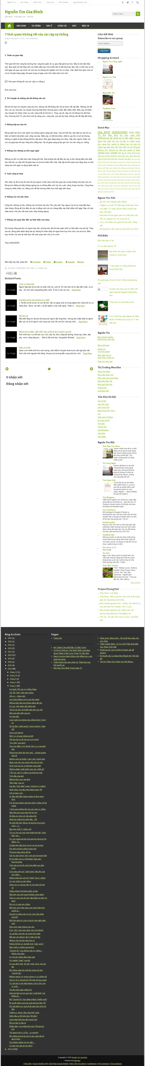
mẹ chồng (128, 180)
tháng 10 (13, 676)
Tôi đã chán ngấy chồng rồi (20, 990)
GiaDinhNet (21, 268)
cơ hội (123, 177)
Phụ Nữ (109, 171)
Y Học (112, 174)
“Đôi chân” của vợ (16, 783)
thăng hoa (124, 144)
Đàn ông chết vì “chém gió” (20, 829)
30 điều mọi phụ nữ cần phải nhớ (23, 816)
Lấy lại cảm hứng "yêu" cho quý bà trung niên (28, 856)
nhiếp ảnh (113, 182)
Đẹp (112, 191)
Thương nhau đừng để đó (19, 852)
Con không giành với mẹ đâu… (22, 1042)
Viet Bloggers (109, 497)
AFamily (136, 147)
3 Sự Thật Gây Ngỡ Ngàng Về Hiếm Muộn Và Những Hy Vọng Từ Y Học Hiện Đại (124, 319)
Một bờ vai (23, 316)
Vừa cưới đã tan (16, 733)
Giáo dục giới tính (105, 361)
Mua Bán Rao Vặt (105, 381)
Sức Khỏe (24, 2)
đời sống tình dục (111, 159)
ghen (138, 153)
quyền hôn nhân (107, 185)
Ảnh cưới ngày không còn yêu (21, 927)
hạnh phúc (134, 132)
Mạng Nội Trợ (109, 93)
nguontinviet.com (80, 2)
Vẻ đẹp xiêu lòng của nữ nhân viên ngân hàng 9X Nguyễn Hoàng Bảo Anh (123, 292)
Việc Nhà (122, 147)
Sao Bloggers (103, 430)
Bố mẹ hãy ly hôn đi (17, 1023)
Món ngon (109, 168)
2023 (10, 648)
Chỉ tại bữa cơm (16, 793)
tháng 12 (13, 672)
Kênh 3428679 (111, 156)
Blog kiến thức (104, 345)
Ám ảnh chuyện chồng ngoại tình (22, 849)
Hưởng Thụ (103, 150)
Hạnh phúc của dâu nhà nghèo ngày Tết (25, 790)
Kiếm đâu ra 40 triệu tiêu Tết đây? (23, 1016)
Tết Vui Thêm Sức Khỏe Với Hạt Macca (116, 662)
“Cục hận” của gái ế (17, 743)
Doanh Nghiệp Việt (40, 1064)
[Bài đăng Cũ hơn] (91, 369)
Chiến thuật (131, 153)
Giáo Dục (50, 2)
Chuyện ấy (113, 150)
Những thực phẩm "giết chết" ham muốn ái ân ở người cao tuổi (45, 332)
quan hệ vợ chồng (124, 162)
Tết (119, 153)
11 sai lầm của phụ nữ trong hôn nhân (24, 934)
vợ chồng (39, 268)
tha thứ (131, 185)
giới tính (135, 135)
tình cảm (125, 188)
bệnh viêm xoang (122, 174)
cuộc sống (129, 156)
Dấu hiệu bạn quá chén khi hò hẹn (23, 813)
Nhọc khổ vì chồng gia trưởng (21, 947)
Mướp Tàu (117, 168)
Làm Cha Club (103, 407)
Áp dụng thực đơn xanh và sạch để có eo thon (119, 229)
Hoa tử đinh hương (133, 165)
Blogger (77, 1061)
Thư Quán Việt (109, 480)
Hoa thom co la (109, 547)
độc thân (129, 138)
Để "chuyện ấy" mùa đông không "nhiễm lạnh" (28, 999)
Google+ (59, 262)
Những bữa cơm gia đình (19, 779)
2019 (10, 659)
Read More (76, 290)
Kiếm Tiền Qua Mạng (78, 1064)
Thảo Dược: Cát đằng (109, 593)
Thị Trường (36, 25)
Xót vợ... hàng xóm (17, 696)
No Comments (31, 39)
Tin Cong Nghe (109, 463)
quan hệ (127, 182)
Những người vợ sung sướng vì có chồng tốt (28, 977)
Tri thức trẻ (133, 171)
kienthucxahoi (109, 522)
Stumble (71, 262)
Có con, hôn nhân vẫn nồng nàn (22, 706)
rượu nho (116, 185)
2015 (10, 665)
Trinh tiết (121, 156)
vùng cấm (131, 188)
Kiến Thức (37, 2)
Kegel (100, 168)
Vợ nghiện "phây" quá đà (19, 960)
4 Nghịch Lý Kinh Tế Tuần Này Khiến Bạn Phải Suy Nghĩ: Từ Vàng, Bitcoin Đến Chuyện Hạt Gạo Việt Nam (119, 208)
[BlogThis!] (10, 273)
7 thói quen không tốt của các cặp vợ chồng (36, 34)
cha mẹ (131, 174)
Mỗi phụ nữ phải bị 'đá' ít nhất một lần (24, 937)
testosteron (124, 185)
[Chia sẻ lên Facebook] (15, 273)
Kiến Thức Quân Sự (106, 358)
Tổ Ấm (102, 135)
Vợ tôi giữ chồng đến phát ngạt (22, 957)
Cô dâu (123, 141)
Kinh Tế (49, 25)
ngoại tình (106, 144)
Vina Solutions (109, 510)
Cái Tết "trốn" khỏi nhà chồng (21, 693)
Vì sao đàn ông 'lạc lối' (107, 246)
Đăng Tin (85, 25)
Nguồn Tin (11, 2)
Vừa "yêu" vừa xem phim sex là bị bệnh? (26, 930)
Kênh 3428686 (111, 153)
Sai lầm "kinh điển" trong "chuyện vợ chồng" (27, 786)
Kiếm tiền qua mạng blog (108, 378)
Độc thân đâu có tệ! (106, 241)
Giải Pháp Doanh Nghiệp (58, 1064)
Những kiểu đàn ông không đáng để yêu (25, 703)
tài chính (114, 138)
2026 (10, 638)
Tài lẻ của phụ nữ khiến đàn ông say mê (25, 710)
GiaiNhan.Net (108, 535)
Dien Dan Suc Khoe (111, 446)
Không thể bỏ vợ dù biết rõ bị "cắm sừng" (26, 944)
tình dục (137, 156)
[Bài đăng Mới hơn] (7, 369)
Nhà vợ (137, 168)
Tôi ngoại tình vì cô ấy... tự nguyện (23, 1033)
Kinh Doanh (63, 2)
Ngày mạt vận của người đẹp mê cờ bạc (26, 762)
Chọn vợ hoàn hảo (26, 284)
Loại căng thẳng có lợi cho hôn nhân (24, 699)
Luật (103, 168)
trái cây (113, 188)
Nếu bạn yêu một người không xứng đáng (26, 895)
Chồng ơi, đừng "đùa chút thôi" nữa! (24, 1013)
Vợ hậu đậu (14, 716)
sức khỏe (134, 162)
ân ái (124, 153)
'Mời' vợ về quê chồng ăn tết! (21, 736)
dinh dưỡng (114, 162)
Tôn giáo (101, 424)
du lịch (130, 147)
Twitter (48, 262)
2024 (10, 645)
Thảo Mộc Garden (110, 566)
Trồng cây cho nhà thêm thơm (121, 302)
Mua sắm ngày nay (105, 375)
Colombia (109, 165)
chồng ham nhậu (103, 177)
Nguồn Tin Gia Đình (24, 11)
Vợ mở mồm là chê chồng (20, 881)
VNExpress (103, 138)
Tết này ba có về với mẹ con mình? (24, 739)
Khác (74, 25)
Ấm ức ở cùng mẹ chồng (19, 904)
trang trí (107, 188)
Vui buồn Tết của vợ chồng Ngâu (23, 689)
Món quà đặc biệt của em (19, 713)
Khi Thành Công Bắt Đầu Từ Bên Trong (70, 647)
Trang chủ (58, 638)
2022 (10, 652)
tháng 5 (13, 679)
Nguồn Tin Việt (109, 77)
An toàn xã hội (104, 420)
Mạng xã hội (125, 168)
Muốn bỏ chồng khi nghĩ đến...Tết (23, 819)
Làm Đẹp (101, 433)
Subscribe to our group (110, 38)
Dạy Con (134, 159)
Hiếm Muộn (123, 165)
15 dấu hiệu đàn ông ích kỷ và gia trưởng (26, 845)
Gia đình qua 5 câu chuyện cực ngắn (34, 300)
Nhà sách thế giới (105, 384)
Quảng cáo (62, 25)
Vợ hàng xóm (105, 174)
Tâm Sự (101, 159)
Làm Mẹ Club (103, 404)
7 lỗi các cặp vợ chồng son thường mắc (25, 773)
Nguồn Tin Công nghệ (112, 62)
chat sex (137, 174)
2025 (10, 642)
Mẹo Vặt (114, 147)
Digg (82, 262)
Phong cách (102, 171)
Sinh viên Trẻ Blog (105, 417)
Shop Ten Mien (104, 371)
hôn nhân (30, 268)
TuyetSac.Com (109, 108)
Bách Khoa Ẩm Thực (106, 411)
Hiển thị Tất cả (135, 582)
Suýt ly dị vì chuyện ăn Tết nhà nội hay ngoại (28, 980)
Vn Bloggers (92, 1064)
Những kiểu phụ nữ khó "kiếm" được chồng (27, 878)
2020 (10, 655)
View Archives (103, 48)
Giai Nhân (102, 437)
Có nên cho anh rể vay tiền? (20, 1046)
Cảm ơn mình (24, 347)
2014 (10, 669)
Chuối (104, 165)
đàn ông (113, 135)
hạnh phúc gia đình (110, 180)
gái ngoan (128, 177)
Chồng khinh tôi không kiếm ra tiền (23, 891)
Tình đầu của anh (16, 776)
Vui (99, 414)
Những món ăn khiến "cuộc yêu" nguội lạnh (27, 759)
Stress (114, 171)
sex (117, 141)
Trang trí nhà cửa (123, 171)
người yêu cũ (104, 182)
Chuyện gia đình (124, 159)
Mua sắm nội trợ (104, 355)
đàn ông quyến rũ (127, 150)
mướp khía (120, 180)
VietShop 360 (103, 391)
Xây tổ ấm (102, 401)
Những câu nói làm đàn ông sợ (22, 940)
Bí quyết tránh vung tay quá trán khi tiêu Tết (27, 1003)
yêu (45, 268)
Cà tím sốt (116, 165)
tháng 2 (13, 682)
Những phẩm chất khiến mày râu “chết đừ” (26, 769)
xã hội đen (107, 191)
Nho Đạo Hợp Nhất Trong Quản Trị (68, 668)
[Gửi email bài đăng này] (7, 273)
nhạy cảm (120, 182)
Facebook (36, 262)
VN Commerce (103, 1064)
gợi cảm (133, 144)
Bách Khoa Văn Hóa (106, 339)
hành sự (100, 180)
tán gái (118, 188)
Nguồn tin (101, 349)
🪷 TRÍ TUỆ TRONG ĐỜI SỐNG (113, 202)
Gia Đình (11, 268)
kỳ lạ (121, 138)
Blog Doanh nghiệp (105, 337)
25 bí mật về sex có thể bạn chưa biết (25, 766)
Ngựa (132, 168)
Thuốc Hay (102, 427)
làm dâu (106, 147)
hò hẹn (124, 135)
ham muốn (136, 177)
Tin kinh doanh (104, 352)
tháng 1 (13, 686)
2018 (10, 662)
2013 (10, 1049)
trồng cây (101, 156)
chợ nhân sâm (115, 177)
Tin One (106, 553)
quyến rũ (115, 144)
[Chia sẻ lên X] (12, 273)
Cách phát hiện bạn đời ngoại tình (23, 1020)
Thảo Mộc (28, 1064)
